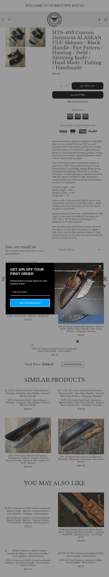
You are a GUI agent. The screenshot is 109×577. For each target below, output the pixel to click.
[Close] (100, 266)
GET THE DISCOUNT (30, 303)
